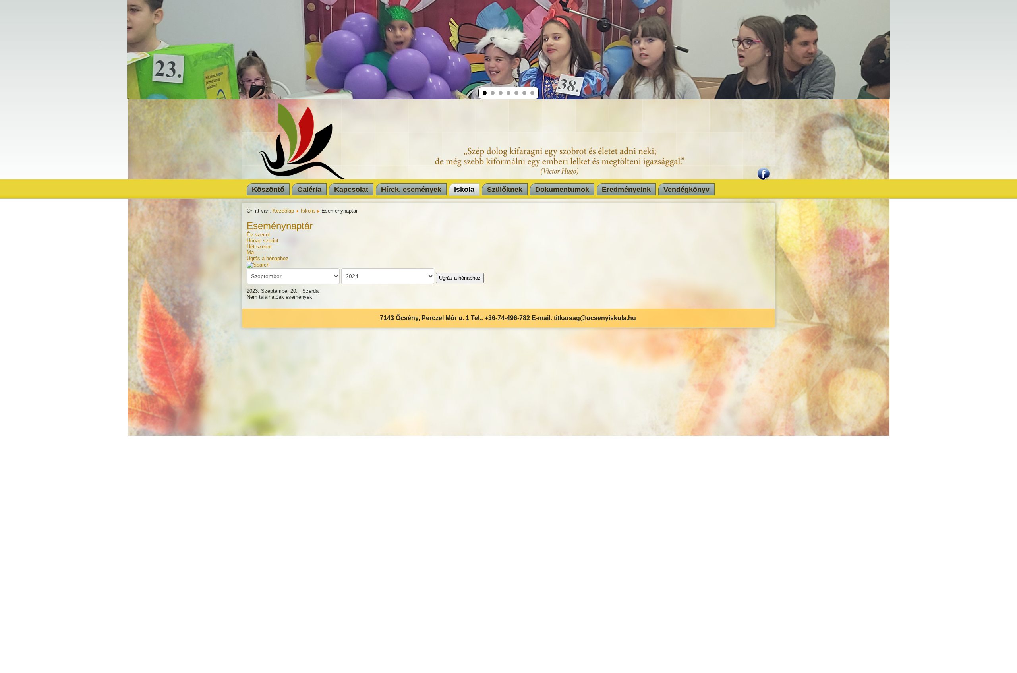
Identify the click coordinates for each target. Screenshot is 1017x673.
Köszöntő (268, 189)
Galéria (309, 189)
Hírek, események (411, 189)
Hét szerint (259, 246)
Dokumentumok (562, 189)
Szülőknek (504, 189)
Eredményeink (626, 189)
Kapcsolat (351, 189)
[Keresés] (258, 264)
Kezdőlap (283, 211)
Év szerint (258, 235)
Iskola (464, 189)
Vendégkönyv (686, 189)
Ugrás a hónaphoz (267, 258)
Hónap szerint (262, 241)
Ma (250, 252)
